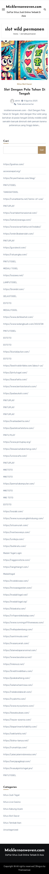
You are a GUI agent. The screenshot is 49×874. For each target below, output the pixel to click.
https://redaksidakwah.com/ (17, 692)
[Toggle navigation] (3, 9)
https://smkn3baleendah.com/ (18, 234)
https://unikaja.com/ (13, 539)
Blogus (39, 866)
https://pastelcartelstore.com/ (18, 428)
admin (17, 101)
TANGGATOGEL (10, 192)
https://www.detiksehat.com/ (18, 317)
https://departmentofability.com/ (20, 726)
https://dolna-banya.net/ (16, 740)
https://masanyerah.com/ (16, 643)
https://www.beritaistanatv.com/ (20, 386)
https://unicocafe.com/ (15, 456)
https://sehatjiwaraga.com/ (17, 220)
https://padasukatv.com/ (15, 393)
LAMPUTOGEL (10, 282)
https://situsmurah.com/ (15, 525)
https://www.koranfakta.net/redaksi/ (22, 227)
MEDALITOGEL (10, 310)
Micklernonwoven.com (23, 7)
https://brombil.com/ (13, 289)
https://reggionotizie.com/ (16, 560)
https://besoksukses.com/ (16, 713)
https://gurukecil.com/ (14, 247)
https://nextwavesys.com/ (16, 532)
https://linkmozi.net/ (13, 664)
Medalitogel (9, 574)
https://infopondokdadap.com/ (19, 615)
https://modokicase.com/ (16, 581)
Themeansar (24, 870)
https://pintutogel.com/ (15, 372)
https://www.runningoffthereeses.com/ (23, 622)
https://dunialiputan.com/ (16, 352)
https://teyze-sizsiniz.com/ (17, 720)
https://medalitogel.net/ (15, 595)
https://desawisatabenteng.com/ (20, 449)
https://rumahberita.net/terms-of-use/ (23, 199)
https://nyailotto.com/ (14, 699)
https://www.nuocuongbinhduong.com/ (23, 518)
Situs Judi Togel (11, 795)
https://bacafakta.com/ (15, 379)
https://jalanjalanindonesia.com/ (20, 754)
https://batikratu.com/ (14, 546)
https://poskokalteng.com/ (16, 678)
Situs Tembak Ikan (12, 823)
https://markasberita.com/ (16, 421)
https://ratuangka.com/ (15, 254)
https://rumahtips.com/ (15, 747)
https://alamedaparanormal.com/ (20, 650)
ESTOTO (7, 303)
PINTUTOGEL (9, 185)
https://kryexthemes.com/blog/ (19, 178)
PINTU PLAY (9, 435)
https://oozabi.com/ (13, 511)
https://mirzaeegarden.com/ (17, 588)
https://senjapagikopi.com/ (17, 761)
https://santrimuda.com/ (15, 636)
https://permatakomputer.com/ (19, 483)
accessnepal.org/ (12, 171)
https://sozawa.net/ (13, 275)
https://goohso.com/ (13, 164)
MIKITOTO (8, 470)
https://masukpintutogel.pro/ (18, 768)
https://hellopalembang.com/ (18, 629)
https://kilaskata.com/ (14, 608)
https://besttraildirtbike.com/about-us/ (23, 365)
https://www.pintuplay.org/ (17, 442)
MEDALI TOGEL (10, 268)
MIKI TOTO (8, 497)
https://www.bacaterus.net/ (17, 657)
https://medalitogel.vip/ (15, 601)
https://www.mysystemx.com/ (18, 706)
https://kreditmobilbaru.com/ (18, 671)
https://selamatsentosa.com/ (18, 685)
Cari (6, 141)
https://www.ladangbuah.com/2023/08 (23, 324)
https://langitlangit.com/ (16, 567)
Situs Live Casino (12, 802)
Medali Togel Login (12, 553)
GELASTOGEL (10, 296)
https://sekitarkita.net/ (15, 733)
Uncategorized (10, 830)
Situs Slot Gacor (24, 84)
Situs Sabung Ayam (13, 809)
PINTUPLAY (9, 206)
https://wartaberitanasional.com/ (20, 213)
